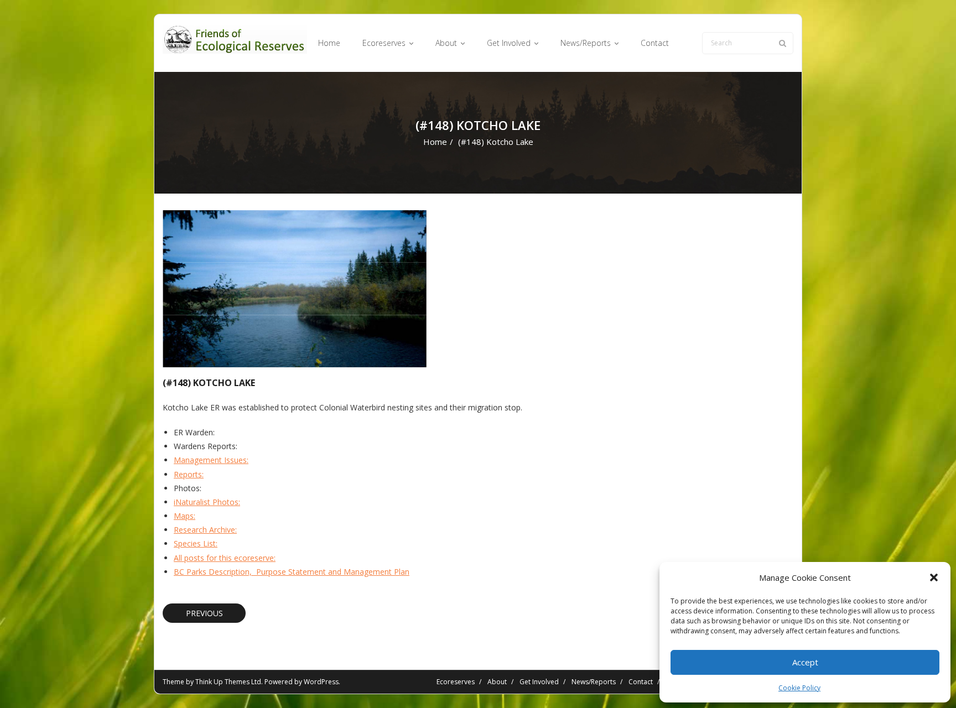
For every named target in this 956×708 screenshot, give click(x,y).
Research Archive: (205, 529)
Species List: (195, 543)
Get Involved (539, 681)
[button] (933, 577)
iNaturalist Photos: (207, 502)
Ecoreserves (456, 681)
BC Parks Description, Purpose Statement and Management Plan (291, 571)
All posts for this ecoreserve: (225, 558)
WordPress (321, 681)
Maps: (184, 516)
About (497, 681)
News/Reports (593, 681)
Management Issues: (211, 460)
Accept (805, 662)
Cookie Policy (799, 688)
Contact (640, 681)
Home (435, 141)
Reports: (189, 474)
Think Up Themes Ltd (228, 681)
